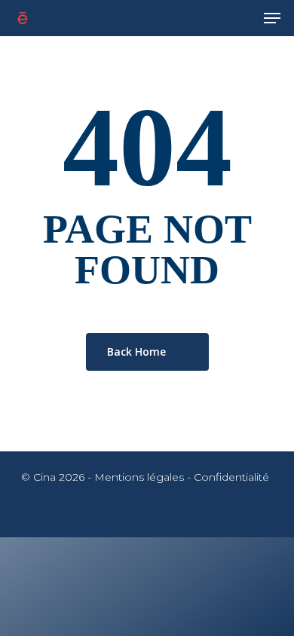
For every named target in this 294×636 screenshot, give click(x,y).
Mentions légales (139, 477)
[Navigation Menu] (272, 18)
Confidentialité (231, 477)
